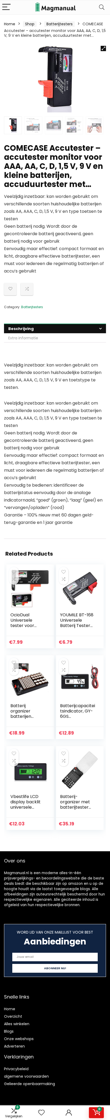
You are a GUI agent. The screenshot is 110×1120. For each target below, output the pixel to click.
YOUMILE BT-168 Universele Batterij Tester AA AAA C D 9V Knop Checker (76, 625)
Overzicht (13, 1016)
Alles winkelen (16, 1024)
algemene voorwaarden (26, 1076)
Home (9, 24)
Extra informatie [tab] (23, 338)
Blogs (9, 1031)
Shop (29, 24)
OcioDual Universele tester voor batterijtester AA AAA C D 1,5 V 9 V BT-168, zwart (28, 628)
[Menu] (6, 7)
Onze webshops (19, 1038)
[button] (103, 48)
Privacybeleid (16, 1069)
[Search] (101, 7)
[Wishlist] (41, 1112)
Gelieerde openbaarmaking (29, 1083)
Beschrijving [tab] (21, 328)
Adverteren (14, 1046)
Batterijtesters (59, 24)
